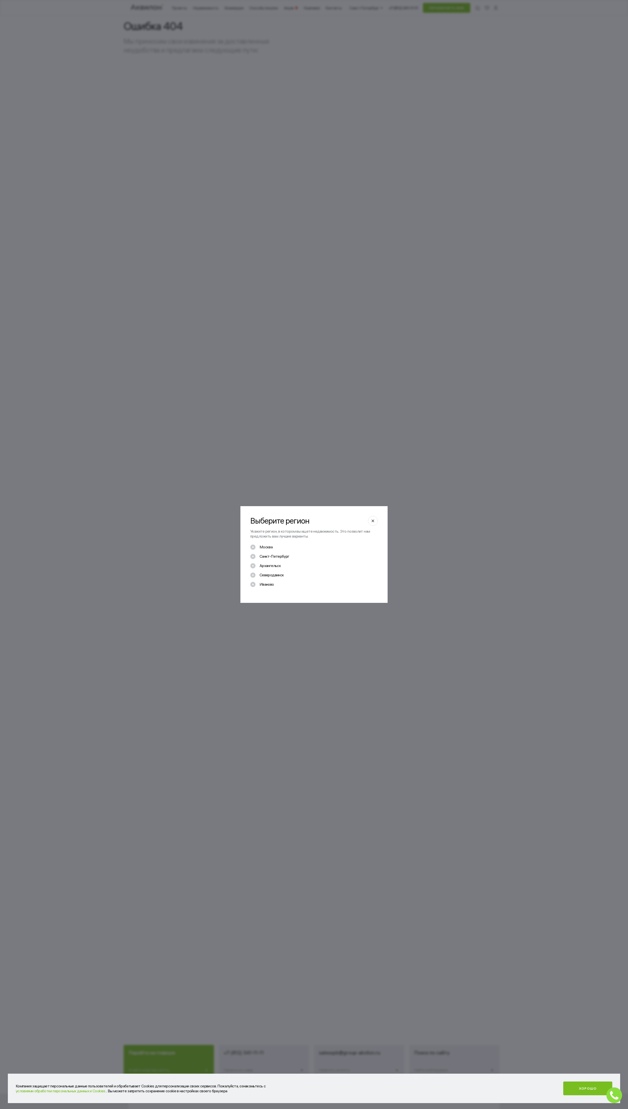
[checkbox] (261, 547)
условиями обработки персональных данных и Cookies (61, 1091)
